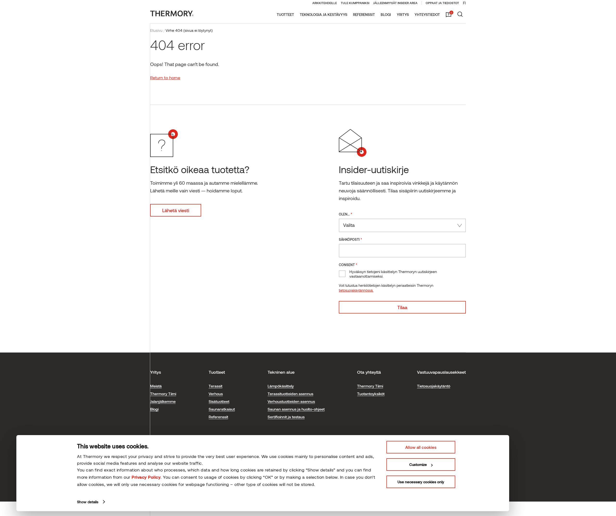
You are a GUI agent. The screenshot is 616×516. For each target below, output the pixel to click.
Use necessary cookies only (421, 482)
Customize (418, 464)
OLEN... (345, 214)
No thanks (564, 499)
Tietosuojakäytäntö (433, 386)
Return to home (165, 77)
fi (464, 2)
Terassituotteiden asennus (290, 393)
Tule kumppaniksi (355, 3)
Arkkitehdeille (324, 3)
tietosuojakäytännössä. (356, 290)
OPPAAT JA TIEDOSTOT (442, 3)
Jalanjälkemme (163, 401)
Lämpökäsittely (281, 386)
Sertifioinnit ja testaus (286, 416)
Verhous (216, 393)
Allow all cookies (420, 447)
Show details (87, 502)
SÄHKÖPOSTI (350, 239)
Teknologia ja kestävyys (323, 14)
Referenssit (364, 14)
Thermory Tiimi (163, 393)
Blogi (386, 14)
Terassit (215, 386)
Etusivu (156, 30)
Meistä (156, 386)
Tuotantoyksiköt (371, 393)
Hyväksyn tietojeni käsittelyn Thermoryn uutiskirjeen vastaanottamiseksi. (393, 273)
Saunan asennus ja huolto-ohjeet (296, 409)
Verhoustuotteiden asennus (291, 401)
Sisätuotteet (219, 401)
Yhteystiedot (427, 14)
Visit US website (530, 499)
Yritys (403, 14)
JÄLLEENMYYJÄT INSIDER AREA (395, 3)
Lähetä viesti (175, 210)
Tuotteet (285, 14)
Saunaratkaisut (222, 409)
